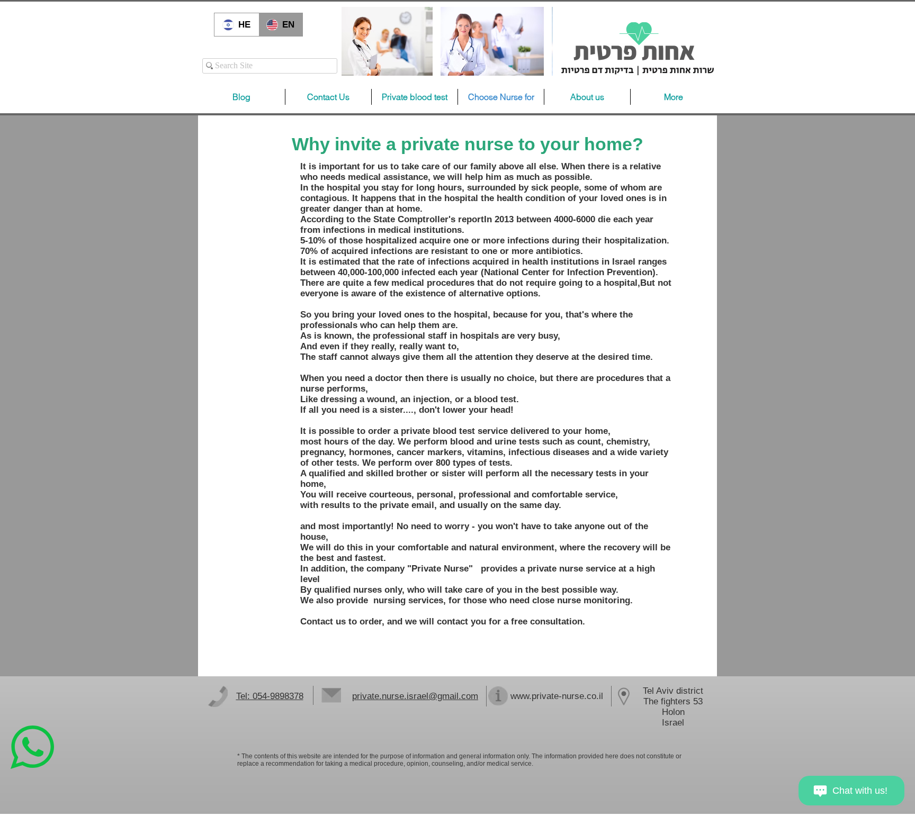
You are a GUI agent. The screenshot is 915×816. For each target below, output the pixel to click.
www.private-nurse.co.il (556, 696)
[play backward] (355, 41)
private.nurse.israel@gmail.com (415, 696)
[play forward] (539, 41)
